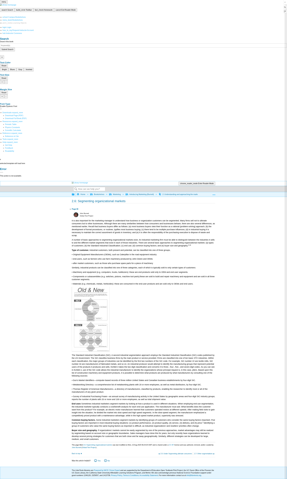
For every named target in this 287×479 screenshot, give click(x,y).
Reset (4, 66)
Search (76, 189)
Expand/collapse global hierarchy (74, 194)
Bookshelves (99, 194)
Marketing (116, 194)
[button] (9, 148)
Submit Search (7, 49)
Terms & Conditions (131, 475)
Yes (99, 461)
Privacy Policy (116, 475)
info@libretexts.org (193, 475)
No (109, 461)
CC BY (171, 445)
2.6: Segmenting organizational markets (97, 445)
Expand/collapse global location (214, 193)
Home (83, 194)
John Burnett (76, 447)
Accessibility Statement (148, 475)
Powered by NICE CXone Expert (107, 470)
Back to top (76, 453)
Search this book (6, 42)
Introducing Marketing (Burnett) (141, 194)
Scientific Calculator (13, 130)
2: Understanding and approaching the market (180, 194)
